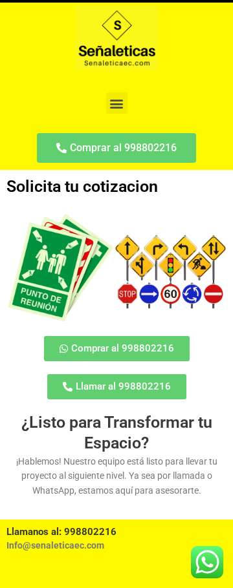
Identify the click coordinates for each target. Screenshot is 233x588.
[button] (117, 103)
